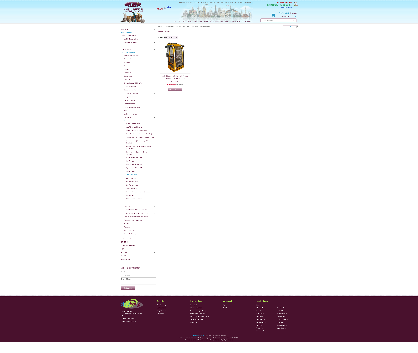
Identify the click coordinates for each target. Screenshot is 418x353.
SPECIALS (233, 21)
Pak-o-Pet (259, 325)
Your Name (124, 272)
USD (288, 16)
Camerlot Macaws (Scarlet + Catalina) (139, 134)
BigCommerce (228, 340)
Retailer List (193, 322)
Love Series (280, 322)
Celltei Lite (280, 311)
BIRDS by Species (128, 53)
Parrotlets (127, 206)
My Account (233, 2)
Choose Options (175, 90)
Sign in (242, 2)
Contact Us (160, 313)
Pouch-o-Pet (281, 308)
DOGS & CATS (198, 21)
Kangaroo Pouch (282, 313)
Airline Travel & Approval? (198, 313)
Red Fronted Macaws (133, 185)
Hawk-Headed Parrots (132, 107)
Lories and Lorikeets (131, 114)
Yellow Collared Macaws (134, 199)
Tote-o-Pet (259, 328)
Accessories (126, 46)
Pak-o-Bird (259, 308)
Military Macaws (131, 175)
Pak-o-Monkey (260, 319)
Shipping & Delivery (196, 308)
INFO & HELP (248, 21)
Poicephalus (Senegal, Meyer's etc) (136, 213)
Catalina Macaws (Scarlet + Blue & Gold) (140, 137)
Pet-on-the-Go (260, 331)
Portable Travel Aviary (130, 39)
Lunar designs (281, 328)
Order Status (194, 305)
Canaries (127, 69)
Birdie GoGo (260, 313)
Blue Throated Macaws (134, 127)
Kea (125, 110)
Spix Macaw (130, 195)
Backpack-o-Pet (261, 322)
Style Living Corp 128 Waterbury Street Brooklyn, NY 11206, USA (132, 314)
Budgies (127, 62)
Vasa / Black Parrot (130, 230)
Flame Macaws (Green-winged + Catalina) (137, 142)
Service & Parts (127, 49)
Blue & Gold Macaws (133, 124)
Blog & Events (161, 311)
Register (249, 2)
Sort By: (160, 37)
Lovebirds (127, 117)
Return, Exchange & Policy (198, 311)
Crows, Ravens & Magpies (133, 83)
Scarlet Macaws (131, 188)
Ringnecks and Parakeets (133, 220)
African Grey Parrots (131, 55)
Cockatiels (127, 73)
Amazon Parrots (129, 59)
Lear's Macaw (130, 171)
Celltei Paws (281, 316)
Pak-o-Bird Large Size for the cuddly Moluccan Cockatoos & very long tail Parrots (175, 77)
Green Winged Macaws (134, 157)
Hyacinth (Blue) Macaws (134, 164)
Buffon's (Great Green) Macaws (137, 130)
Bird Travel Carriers (129, 35)
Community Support (196, 319)
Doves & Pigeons (130, 86)
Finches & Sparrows (131, 93)
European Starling (130, 97)
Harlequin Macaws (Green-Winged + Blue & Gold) (138, 147)
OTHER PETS (207, 21)
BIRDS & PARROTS (187, 21)
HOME (226, 21)
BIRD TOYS (177, 21)
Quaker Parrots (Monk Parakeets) (136, 216)
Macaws (127, 121)
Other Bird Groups (130, 234)
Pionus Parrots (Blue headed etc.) (136, 210)
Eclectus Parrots (130, 90)
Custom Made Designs (130, 42)
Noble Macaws (131, 178)
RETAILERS (240, 21)
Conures (127, 79)
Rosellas (127, 223)
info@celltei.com (186, 2)
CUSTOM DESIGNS (218, 21)
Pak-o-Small (259, 316)
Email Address (126, 279)
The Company (161, 305)
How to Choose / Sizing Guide (199, 316)
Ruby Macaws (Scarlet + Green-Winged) (137, 153)
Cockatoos (128, 76)
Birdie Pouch (260, 311)
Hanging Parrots (130, 103)
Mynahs (127, 203)
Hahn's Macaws (131, 161)
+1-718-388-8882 (209, 2)
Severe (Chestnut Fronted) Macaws (138, 192)
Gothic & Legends (282, 319)
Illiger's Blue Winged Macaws (136, 168)
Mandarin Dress (282, 325)
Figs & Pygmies (129, 100)
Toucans (127, 227)
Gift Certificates (222, 2)
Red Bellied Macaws (133, 181)
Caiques (127, 66)
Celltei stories (161, 308)
